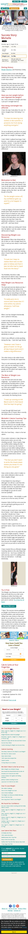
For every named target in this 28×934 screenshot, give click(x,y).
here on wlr (12, 700)
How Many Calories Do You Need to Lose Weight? (13, 751)
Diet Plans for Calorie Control (8, 753)
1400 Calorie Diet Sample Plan (8, 758)
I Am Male (8, 656)
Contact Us (17, 910)
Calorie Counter (5, 760)
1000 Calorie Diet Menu (7, 835)
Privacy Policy (22, 908)
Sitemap (10, 910)
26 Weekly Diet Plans (6, 833)
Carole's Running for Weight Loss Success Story (13, 745)
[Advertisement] (14, 888)
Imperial (11, 640)
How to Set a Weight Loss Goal (9, 790)
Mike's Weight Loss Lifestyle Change (10, 769)
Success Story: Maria (6, 742)
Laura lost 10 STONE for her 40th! (9, 781)
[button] (8, 715)
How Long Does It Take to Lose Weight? (11, 799)
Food (6, 8)
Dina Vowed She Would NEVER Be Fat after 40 (12, 771)
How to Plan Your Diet (6, 797)
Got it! (14, 932)
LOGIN (24, 1)
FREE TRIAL (16, 1)
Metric (17, 640)
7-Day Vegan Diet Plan (7, 844)
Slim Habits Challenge (6, 788)
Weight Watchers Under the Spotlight (10, 734)
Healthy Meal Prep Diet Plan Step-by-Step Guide (13, 841)
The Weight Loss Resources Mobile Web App (12, 795)
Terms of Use (13, 908)
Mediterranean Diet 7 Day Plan (8, 837)
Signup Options (14, 8)
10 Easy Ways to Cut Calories (8, 762)
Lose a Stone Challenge (7, 792)
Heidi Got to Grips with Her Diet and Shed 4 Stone (13, 740)
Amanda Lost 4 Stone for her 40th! (9, 773)
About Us (4, 908)
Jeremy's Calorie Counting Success (9, 779)
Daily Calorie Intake (6, 756)
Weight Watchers (6, 70)
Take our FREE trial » (9, 606)
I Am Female (9, 653)
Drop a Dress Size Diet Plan (8, 839)
